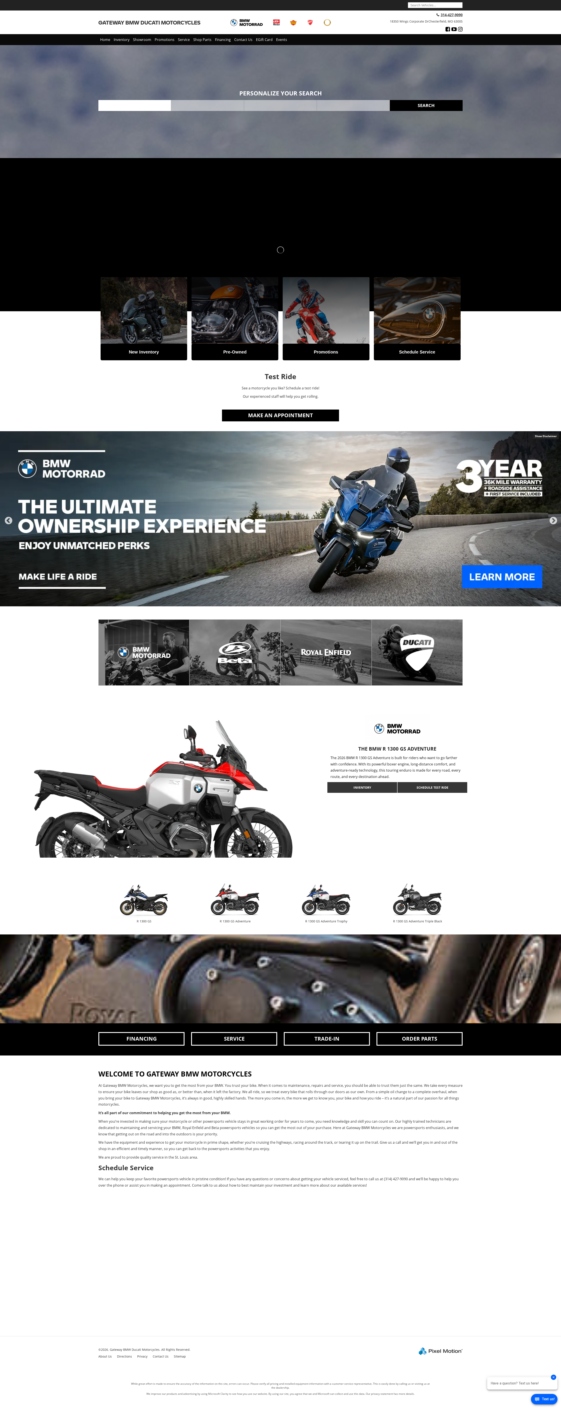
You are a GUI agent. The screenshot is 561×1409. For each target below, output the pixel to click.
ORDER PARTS (419, 1038)
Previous (8, 524)
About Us (105, 1356)
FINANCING (141, 1038)
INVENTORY (362, 787)
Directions (124, 1356)
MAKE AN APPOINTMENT (280, 415)
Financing (223, 39)
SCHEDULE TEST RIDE (432, 787)
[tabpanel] (280, 518)
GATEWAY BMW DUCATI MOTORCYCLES (149, 22)
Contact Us (243, 39)
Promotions (164, 39)
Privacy (142, 1356)
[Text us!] (544, 1400)
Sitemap (180, 1356)
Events (281, 39)
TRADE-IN (326, 1038)
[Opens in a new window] (448, 29)
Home (105, 39)
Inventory (122, 39)
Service (184, 39)
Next (553, 524)
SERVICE (234, 1038)
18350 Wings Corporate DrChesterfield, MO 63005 (426, 21)
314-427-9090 (452, 14)
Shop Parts (202, 39)
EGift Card (264, 39)
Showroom (142, 39)
